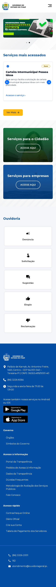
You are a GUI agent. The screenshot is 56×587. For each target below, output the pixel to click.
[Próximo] (49, 82)
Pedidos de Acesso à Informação (23, 467)
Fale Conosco (13, 495)
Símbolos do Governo (17, 443)
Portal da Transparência (19, 461)
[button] (6, 29)
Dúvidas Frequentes (17, 479)
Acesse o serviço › (16, 95)
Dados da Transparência (19, 473)
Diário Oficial (12, 519)
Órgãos (10, 437)
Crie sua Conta (14, 525)
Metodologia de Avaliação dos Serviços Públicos (27, 487)
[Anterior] (7, 82)
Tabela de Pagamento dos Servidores (26, 531)
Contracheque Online (18, 513)
